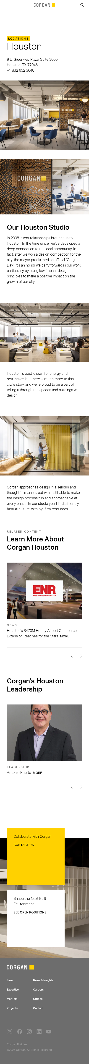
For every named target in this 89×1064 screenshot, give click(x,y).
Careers (38, 989)
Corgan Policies (17, 1044)
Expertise (13, 989)
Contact (38, 1008)
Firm (10, 980)
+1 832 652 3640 (20, 70)
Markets (12, 999)
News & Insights (43, 980)
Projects (12, 1008)
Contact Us (23, 845)
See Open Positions (30, 912)
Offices (37, 999)
